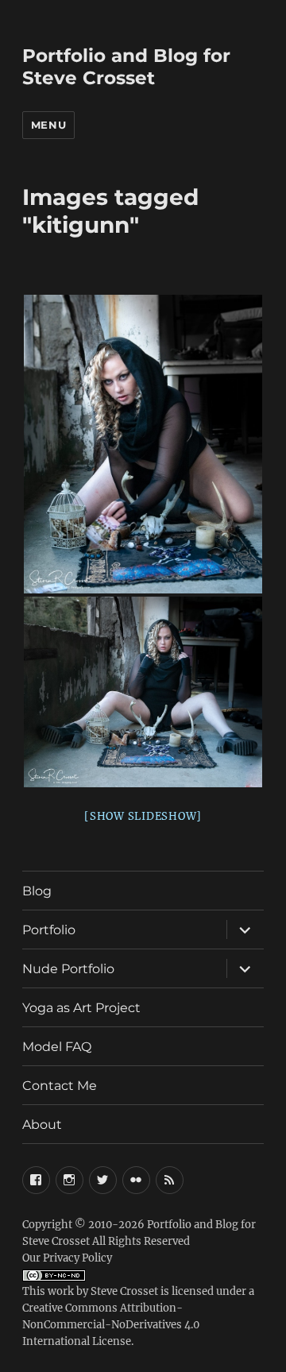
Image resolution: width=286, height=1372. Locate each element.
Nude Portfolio (68, 968)
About (42, 1124)
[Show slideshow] (143, 816)
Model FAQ (56, 1046)
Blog (37, 891)
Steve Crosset (124, 1291)
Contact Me (59, 1085)
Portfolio (48, 929)
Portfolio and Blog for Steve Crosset (126, 66)
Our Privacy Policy (67, 1258)
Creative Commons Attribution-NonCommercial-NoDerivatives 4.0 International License (110, 1324)
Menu (48, 124)
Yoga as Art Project (81, 1007)
